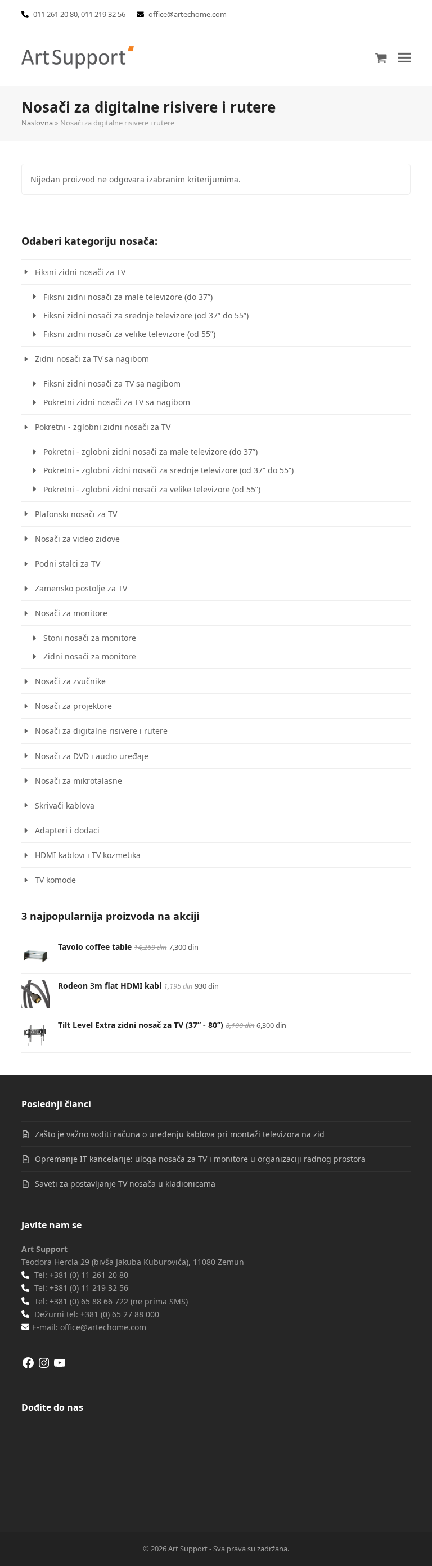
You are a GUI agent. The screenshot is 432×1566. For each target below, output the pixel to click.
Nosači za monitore (71, 613)
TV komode (55, 879)
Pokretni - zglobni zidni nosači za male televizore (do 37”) (150, 451)
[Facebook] (28, 1366)
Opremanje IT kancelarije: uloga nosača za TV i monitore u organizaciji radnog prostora (200, 1159)
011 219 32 (98, 14)
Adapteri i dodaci (67, 830)
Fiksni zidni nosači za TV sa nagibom (112, 383)
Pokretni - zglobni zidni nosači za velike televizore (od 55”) (151, 489)
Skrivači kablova (64, 805)
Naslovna (37, 123)
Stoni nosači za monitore (89, 637)
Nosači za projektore (73, 706)
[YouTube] (59, 1366)
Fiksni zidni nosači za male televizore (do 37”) (128, 296)
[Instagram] (44, 1366)
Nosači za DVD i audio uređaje (91, 756)
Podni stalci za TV (67, 563)
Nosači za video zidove (77, 538)
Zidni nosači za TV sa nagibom (92, 358)
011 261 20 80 (55, 14)
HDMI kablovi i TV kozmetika (88, 855)
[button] (404, 57)
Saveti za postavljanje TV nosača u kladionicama (125, 1183)
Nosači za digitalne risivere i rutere (101, 730)
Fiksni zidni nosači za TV (80, 272)
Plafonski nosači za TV (76, 514)
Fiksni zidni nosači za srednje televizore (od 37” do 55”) (146, 315)
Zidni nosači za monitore (89, 656)
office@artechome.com (187, 14)
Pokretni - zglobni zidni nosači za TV (102, 426)
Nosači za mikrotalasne (78, 780)
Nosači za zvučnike (70, 681)
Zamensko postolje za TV (81, 588)
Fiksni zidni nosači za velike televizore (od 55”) (129, 334)
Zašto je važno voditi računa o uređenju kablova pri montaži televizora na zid (180, 1134)
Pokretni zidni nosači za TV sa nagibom (116, 402)
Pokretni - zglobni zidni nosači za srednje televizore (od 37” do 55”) (168, 470)
